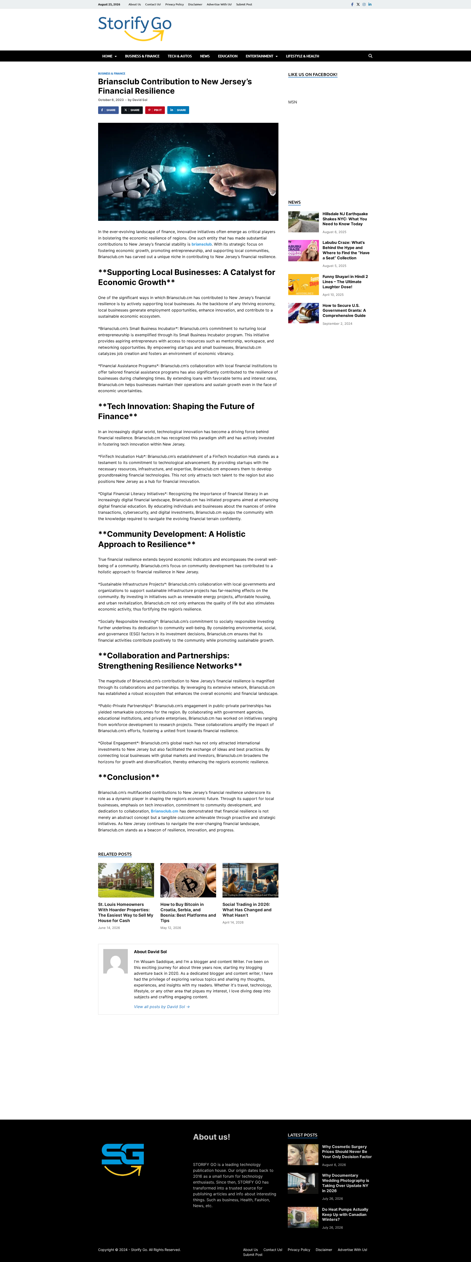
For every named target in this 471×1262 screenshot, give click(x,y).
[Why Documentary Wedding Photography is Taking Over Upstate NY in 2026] (303, 1175)
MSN (292, 102)
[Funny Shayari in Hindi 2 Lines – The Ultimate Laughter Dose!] (303, 277)
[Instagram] (364, 4)
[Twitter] (358, 4)
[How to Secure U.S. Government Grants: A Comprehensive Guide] (303, 305)
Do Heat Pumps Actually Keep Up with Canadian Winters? (345, 1214)
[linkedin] (370, 4)
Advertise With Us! (219, 4)
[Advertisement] (330, 155)
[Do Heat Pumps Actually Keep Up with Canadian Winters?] (303, 1209)
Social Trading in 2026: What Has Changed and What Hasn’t (247, 910)
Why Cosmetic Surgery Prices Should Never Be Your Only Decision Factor (347, 1151)
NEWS (205, 56)
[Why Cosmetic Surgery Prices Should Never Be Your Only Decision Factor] (303, 1147)
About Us (135, 4)
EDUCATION (227, 56)
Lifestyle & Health (302, 56)
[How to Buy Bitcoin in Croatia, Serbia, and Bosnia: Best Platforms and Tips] (188, 881)
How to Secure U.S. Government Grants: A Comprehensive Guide (344, 310)
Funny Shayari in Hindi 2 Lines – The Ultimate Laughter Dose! (345, 281)
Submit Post (244, 4)
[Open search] (370, 56)
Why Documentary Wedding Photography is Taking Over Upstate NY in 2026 (345, 1183)
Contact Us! (153, 4)
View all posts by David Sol (162, 1006)
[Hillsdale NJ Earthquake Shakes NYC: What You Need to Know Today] (303, 214)
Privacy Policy (174, 4)
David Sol (139, 100)
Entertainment (259, 56)
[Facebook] (352, 4)
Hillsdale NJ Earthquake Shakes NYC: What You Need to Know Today (345, 218)
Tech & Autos (180, 56)
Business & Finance (142, 56)
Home (107, 56)
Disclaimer (195, 4)
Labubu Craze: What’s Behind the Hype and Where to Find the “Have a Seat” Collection (346, 250)
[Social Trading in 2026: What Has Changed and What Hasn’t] (250, 881)
